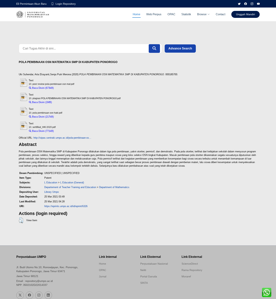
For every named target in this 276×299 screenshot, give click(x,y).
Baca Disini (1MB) (41, 102)
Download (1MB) (63, 102)
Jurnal (102, 276)
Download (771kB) (65, 131)
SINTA (144, 283)
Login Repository (66, 3)
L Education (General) (72, 182)
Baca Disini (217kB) (42, 116)
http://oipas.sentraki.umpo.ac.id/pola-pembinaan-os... (62, 137)
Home (136, 14)
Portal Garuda (148, 276)
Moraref (186, 276)
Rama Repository (192, 270)
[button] (21, 220)
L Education (50, 182)
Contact (220, 14)
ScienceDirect (190, 263)
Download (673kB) (65, 88)
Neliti (143, 270)
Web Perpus (153, 14)
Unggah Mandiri (245, 14)
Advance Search (180, 48)
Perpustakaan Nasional (154, 263)
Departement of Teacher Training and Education (70, 187)
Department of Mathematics (114, 187)
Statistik (186, 14)
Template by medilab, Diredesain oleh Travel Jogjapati (112, 285)
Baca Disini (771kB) (42, 131)
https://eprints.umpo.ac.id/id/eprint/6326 (65, 206)
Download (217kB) (65, 116)
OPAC (171, 14)
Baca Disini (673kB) (42, 88)
